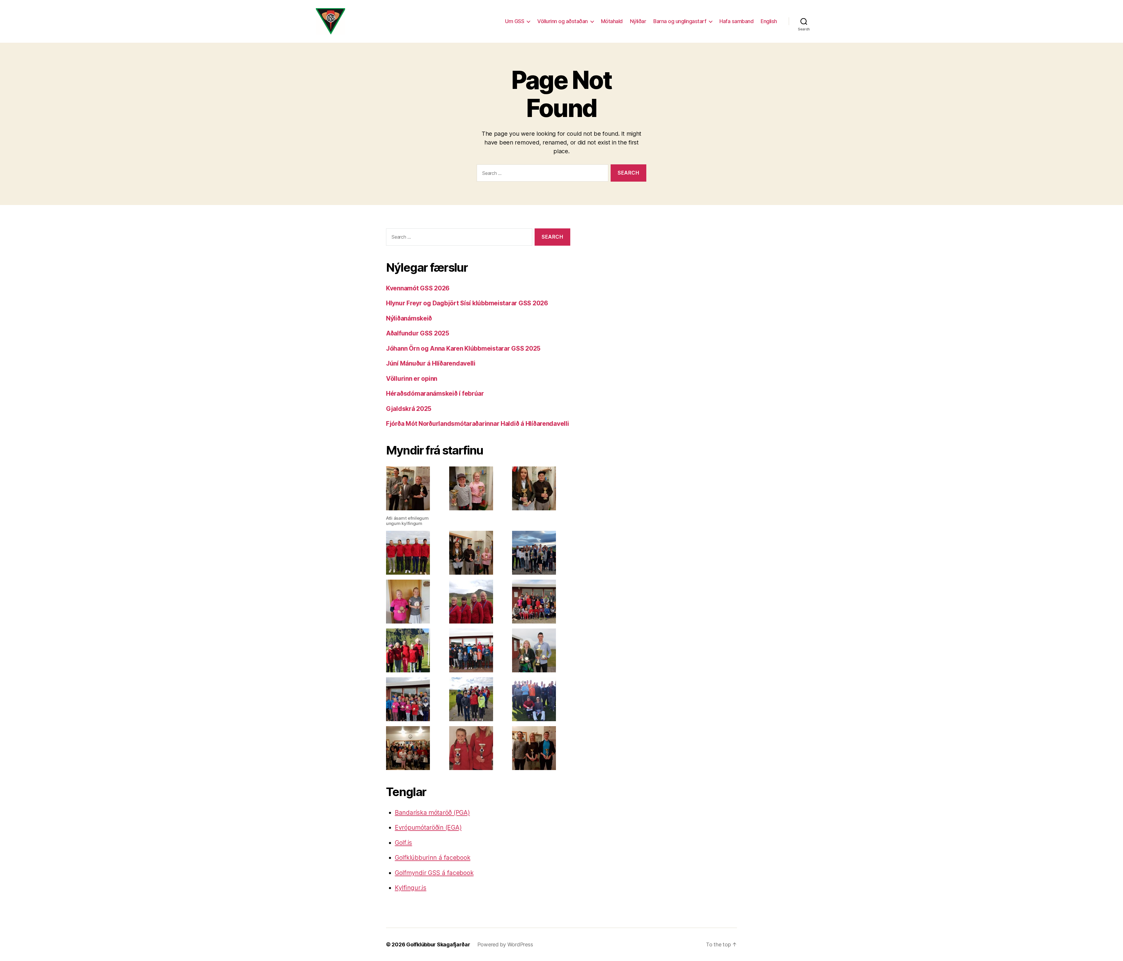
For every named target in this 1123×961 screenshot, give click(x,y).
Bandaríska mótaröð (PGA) (432, 812)
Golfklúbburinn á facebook (432, 857)
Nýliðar (638, 21)
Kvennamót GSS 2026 (417, 288)
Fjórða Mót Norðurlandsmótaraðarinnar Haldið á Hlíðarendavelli (477, 423)
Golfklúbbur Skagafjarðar (438, 944)
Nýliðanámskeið (409, 318)
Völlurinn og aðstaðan (562, 21)
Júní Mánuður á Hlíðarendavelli (431, 363)
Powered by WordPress (505, 944)
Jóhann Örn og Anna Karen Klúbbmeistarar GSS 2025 (463, 348)
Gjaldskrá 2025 (408, 408)
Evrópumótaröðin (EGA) (428, 827)
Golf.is (403, 842)
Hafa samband (736, 21)
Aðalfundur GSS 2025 (417, 333)
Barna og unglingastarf (679, 21)
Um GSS (514, 21)
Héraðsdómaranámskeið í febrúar (435, 393)
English (769, 21)
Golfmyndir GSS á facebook (434, 872)
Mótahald (612, 21)
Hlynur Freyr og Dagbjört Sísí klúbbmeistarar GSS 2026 (467, 303)
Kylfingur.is (410, 887)
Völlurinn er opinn (411, 378)
